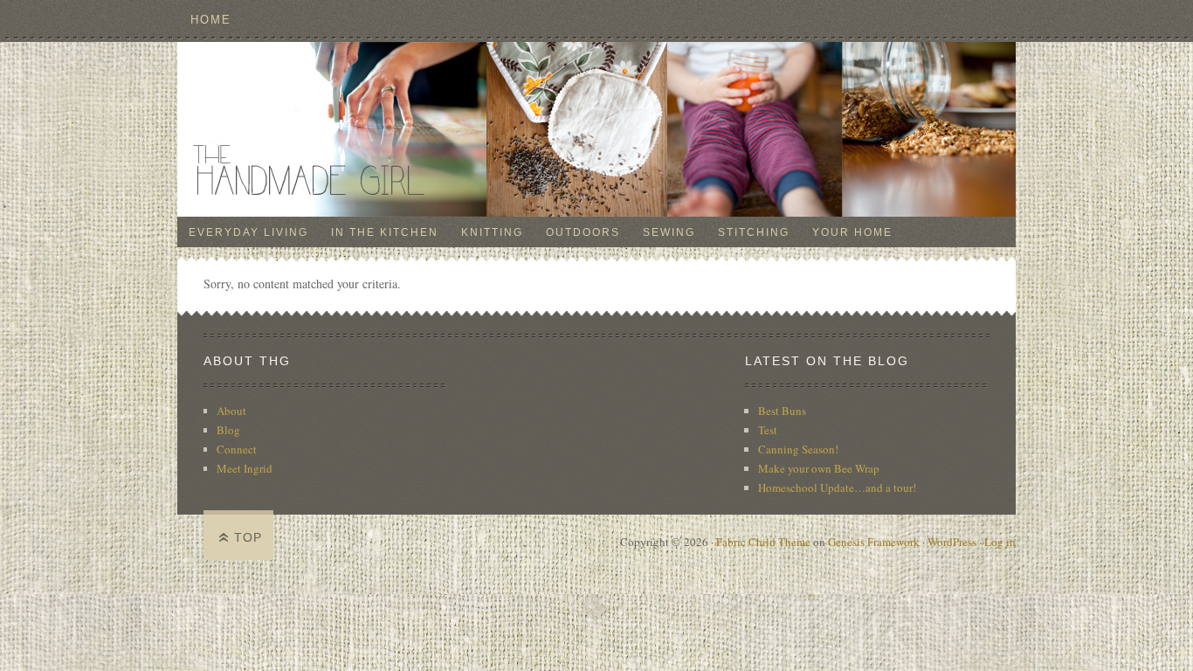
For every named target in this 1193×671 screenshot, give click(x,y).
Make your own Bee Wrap (818, 468)
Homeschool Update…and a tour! (837, 487)
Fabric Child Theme (763, 542)
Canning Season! (798, 449)
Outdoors (583, 232)
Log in (1000, 542)
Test (767, 430)
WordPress (952, 542)
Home (210, 19)
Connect (237, 449)
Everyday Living (248, 232)
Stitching (754, 232)
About (231, 411)
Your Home (852, 232)
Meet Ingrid (244, 468)
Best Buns (782, 411)
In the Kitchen (384, 232)
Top (248, 537)
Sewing (669, 232)
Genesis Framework (874, 542)
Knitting (492, 232)
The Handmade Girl (596, 129)
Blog (228, 430)
